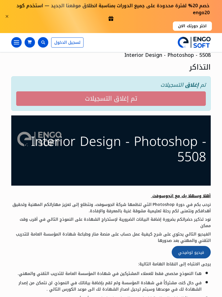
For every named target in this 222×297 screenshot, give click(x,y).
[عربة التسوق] (29, 42)
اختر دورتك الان (192, 26)
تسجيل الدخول (67, 42)
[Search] (43, 42)
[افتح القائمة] (16, 42)
